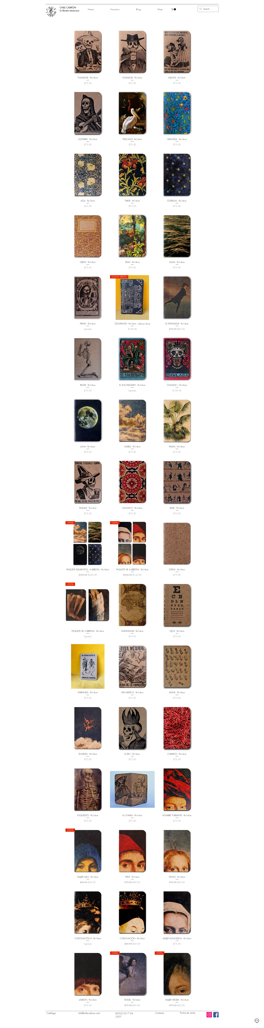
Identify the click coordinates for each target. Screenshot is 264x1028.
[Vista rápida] (87, 51)
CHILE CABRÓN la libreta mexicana (69, 9)
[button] (173, 9)
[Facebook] (216, 1014)
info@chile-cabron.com (89, 1013)
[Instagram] (209, 1014)
